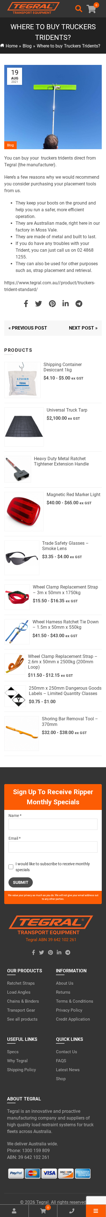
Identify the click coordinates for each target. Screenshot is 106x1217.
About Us (64, 983)
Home (12, 46)
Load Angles (19, 992)
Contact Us (66, 1051)
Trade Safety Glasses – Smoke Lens (65, 546)
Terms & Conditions (74, 1001)
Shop (61, 1078)
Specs (13, 1051)
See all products (22, 1019)
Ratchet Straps (21, 983)
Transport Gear (21, 1010)
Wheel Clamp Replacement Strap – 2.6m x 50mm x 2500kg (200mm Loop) (63, 662)
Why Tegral (17, 1060)
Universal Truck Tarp (67, 410)
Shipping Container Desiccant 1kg (63, 367)
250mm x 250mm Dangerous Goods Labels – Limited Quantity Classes (65, 690)
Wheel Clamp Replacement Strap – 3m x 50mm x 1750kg (65, 589)
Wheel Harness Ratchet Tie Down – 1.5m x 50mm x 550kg (66, 624)
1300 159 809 (36, 1150)
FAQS (61, 1060)
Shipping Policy (21, 1069)
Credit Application (73, 1019)
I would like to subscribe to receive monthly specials (53, 867)
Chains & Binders (23, 1001)
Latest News (68, 1069)
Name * (14, 815)
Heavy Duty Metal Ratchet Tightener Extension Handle (61, 461)
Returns (63, 992)
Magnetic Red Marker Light (73, 494)
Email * (14, 838)
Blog (27, 46)
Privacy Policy (69, 1010)
